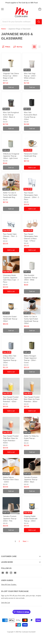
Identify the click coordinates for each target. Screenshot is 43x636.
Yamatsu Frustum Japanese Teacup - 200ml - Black (31, 479)
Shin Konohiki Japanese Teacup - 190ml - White (31, 277)
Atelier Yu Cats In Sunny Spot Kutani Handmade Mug (10, 195)
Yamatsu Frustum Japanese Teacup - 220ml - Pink (10, 518)
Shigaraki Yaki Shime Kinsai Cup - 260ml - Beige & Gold (11, 76)
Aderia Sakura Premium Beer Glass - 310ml (11, 479)
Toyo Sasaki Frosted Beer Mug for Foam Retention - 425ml (10, 399)
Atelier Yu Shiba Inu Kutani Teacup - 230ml (31, 438)
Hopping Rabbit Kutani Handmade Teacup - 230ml (30, 518)
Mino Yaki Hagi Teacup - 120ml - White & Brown (30, 76)
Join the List (5, 602)
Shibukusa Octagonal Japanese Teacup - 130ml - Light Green (11, 156)
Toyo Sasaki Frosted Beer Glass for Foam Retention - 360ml (32, 399)
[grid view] (34, 46)
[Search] (39, 21)
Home (3, 29)
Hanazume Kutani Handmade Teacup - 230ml (10, 319)
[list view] (39, 46)
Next (25, 541)
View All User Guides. (9, 584)
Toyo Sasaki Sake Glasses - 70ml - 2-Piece (10, 236)
